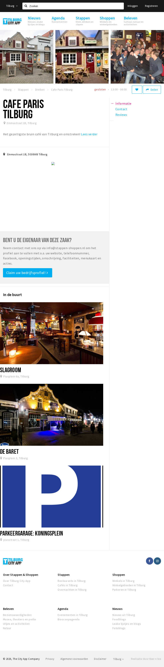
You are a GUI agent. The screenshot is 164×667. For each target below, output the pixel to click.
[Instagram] (157, 561)
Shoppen (118, 575)
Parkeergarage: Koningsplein (31, 533)
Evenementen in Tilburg (73, 615)
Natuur (7, 628)
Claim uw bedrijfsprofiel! (26, 272)
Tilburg (10, 6)
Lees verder (89, 134)
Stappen (64, 575)
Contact (8, 585)
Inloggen (133, 6)
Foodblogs (119, 619)
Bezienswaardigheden (17, 615)
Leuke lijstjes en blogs (126, 624)
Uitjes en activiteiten (16, 624)
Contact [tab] (121, 109)
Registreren (151, 6)
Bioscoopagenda (68, 619)
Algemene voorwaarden (74, 659)
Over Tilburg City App (16, 581)
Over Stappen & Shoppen (20, 575)
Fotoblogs (119, 628)
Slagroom (10, 369)
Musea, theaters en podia (19, 619)
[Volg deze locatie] (137, 90)
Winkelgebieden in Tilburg (129, 585)
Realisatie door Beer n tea (146, 659)
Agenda (63, 609)
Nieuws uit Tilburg (123, 615)
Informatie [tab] (123, 103)
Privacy (50, 659)
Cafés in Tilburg (68, 585)
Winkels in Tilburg (123, 581)
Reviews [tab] (121, 115)
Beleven (8, 609)
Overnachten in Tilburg (72, 589)
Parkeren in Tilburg (124, 589)
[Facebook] (149, 561)
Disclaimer (100, 659)
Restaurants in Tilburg (72, 581)
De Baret (9, 451)
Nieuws (117, 609)
